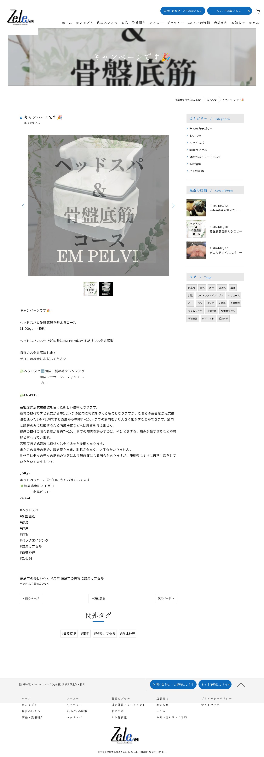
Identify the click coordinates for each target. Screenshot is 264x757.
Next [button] (173, 205)
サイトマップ (210, 705)
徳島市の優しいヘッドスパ (40, 578)
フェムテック (195, 310)
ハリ (190, 303)
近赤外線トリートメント (205, 157)
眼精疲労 (193, 318)
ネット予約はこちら (228, 11)
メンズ (210, 303)
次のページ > (166, 598)
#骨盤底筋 (69, 633)
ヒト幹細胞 (196, 171)
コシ (200, 303)
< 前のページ (31, 598)
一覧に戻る (98, 598)
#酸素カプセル (105, 633)
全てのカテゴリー (201, 128)
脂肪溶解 (195, 164)
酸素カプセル (41, 583)
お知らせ (195, 136)
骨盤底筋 (235, 303)
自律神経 (211, 310)
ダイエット (208, 318)
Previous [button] (24, 205)
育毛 (202, 287)
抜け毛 (222, 287)
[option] (98, 205)
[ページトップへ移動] (241, 684)
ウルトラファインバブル (210, 295)
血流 (232, 287)
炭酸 (190, 295)
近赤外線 (223, 318)
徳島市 (191, 287)
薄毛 (211, 287)
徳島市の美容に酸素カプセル (82, 578)
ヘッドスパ (26, 583)
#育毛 (85, 633)
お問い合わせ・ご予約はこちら (183, 11)
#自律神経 (127, 633)
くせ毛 (222, 303)
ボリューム (234, 295)
